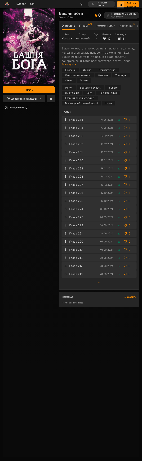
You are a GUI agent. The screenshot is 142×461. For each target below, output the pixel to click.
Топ (32, 4)
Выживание (72, 92)
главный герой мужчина (79, 97)
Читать (29, 89)
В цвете (113, 87)
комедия (70, 69)
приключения (107, 69)
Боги (89, 92)
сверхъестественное (77, 75)
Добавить (130, 296)
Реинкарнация (108, 92)
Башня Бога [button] (71, 13)
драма (87, 69)
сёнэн (68, 80)
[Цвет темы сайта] (81, 4)
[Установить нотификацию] (51, 98)
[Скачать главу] (118, 119)
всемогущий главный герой (81, 103)
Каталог (21, 4)
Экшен (84, 80)
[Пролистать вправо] (136, 25)
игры (108, 103)
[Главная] (7, 4)
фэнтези (103, 75)
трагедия (120, 75)
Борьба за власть (90, 87)
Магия (68, 87)
